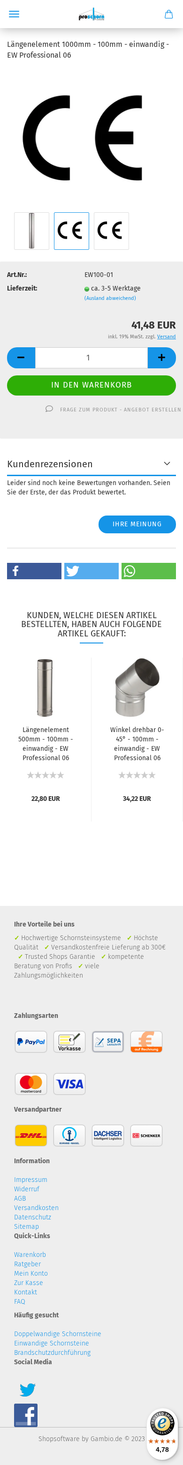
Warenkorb (30, 1255)
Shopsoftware (59, 1439)
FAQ (19, 1302)
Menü (14, 14)
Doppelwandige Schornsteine (57, 1334)
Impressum (30, 1180)
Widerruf (26, 1189)
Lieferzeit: (22, 288)
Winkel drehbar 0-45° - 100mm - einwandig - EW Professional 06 (137, 744)
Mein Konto (31, 1274)
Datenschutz (32, 1217)
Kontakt (25, 1292)
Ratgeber (27, 1264)
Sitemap (26, 1227)
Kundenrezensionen (50, 464)
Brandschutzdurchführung (52, 1353)
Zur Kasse (28, 1283)
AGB (20, 1199)
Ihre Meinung (137, 524)
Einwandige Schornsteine (51, 1343)
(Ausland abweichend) (110, 298)
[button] (34, 571)
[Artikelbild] (91, 139)
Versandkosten (36, 1208)
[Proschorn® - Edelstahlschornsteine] (92, 14)
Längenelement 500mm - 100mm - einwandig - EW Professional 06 (45, 744)
